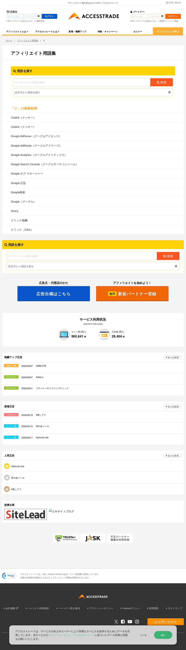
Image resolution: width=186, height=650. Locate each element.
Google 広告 (18, 183)
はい (163, 635)
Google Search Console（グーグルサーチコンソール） (44, 164)
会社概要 (10, 608)
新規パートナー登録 (169, 20)
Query (15, 211)
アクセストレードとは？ (47, 31)
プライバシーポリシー (101, 608)
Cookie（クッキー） (23, 117)
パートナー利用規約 (38, 608)
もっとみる (173, 357)
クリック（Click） (22, 229)
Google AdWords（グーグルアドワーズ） (36, 145)
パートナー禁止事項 (69, 608)
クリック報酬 (19, 220)
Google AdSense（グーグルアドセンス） (36, 136)
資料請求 (40, 20)
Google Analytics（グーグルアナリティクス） (39, 155)
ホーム (9, 40)
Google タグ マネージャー (27, 173)
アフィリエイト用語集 (27, 40)
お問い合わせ (175, 2)
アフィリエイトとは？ (17, 31)
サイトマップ (175, 608)
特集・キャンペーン (108, 31)
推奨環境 (154, 608)
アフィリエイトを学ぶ (168, 31)
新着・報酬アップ (77, 31)
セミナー (138, 31)
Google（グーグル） (23, 201)
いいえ (143, 634)
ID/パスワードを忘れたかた (20, 20)
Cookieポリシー (131, 608)
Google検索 (18, 192)
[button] (9, 575)
